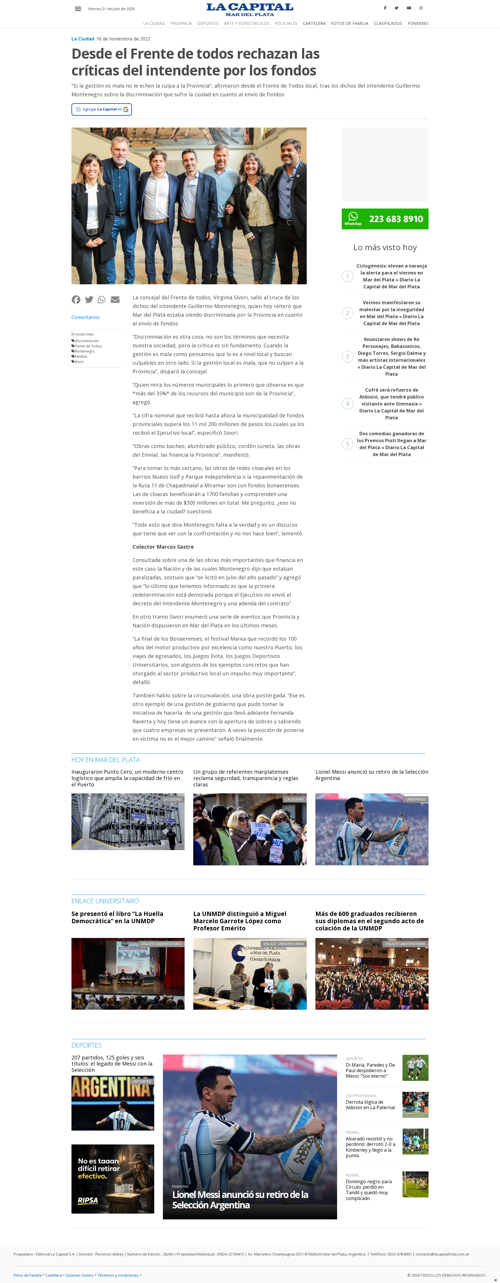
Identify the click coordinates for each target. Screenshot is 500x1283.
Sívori (79, 361)
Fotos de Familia (349, 23)
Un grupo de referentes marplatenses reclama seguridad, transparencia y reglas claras (245, 778)
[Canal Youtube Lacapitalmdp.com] (408, 8)
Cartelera (314, 23)
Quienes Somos (80, 1275)
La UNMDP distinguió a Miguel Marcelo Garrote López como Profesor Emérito (239, 921)
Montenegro (85, 351)
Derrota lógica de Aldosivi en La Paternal (370, 1105)
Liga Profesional (361, 1095)
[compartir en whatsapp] (104, 300)
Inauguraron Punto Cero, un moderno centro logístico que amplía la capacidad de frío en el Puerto (127, 778)
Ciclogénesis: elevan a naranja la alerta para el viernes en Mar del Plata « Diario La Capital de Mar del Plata (386, 276)
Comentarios (85, 317)
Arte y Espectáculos (246, 23)
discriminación (87, 340)
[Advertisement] (385, 164)
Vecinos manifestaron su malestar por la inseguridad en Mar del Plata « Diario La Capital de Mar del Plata (385, 313)
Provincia (181, 23)
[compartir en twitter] (91, 300)
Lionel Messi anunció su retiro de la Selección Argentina (371, 774)
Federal (353, 1132)
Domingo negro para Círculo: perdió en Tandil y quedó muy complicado (369, 1189)
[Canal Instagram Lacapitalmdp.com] (421, 8)
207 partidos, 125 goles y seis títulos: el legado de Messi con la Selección (111, 1063)
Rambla (81, 356)
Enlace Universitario (161, 943)
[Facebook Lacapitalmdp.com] (385, 8)
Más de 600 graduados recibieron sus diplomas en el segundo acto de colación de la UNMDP (369, 921)
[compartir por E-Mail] (117, 300)
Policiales (286, 23)
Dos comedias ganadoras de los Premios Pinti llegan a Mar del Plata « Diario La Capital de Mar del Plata (386, 444)
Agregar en (102, 109)
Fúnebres (418, 23)
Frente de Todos (88, 346)
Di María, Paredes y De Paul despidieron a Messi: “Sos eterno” (370, 1070)
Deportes (207, 23)
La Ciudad (154, 23)
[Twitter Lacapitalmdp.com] (396, 8)
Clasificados (388, 23)
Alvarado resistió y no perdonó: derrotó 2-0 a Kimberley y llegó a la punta (370, 1147)
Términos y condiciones (118, 1275)
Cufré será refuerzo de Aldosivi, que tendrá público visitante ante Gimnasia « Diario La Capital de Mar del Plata (385, 404)
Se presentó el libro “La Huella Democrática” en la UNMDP (117, 917)
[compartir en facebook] (77, 300)
